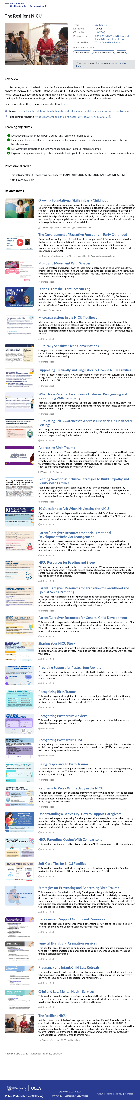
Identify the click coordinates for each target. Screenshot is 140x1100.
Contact (129, 1093)
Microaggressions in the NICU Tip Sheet (67, 317)
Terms (109, 1093)
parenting (105, 111)
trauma (124, 111)
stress (115, 111)
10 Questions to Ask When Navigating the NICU (73, 509)
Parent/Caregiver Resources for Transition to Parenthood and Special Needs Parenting (83, 590)
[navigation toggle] (7, 5)
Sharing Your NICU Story (56, 643)
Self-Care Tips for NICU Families (62, 864)
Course (103, 24)
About (100, 1093)
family (50, 111)
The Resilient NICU (52, 1016)
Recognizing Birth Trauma (57, 692)
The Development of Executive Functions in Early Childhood (82, 235)
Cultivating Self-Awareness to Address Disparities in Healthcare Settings (85, 423)
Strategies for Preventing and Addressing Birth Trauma (78, 888)
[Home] (26, 5)
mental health (91, 111)
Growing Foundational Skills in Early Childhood (73, 200)
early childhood (37, 111)
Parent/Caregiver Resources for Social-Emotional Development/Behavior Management (74, 535)
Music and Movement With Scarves (64, 263)
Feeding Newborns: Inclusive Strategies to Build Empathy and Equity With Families (83, 481)
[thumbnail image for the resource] (19, 208)
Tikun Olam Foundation (107, 42)
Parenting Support (82, 52)
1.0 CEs (99, 32)
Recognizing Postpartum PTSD (60, 740)
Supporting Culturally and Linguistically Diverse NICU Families (84, 370)
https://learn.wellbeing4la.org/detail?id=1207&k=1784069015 (71, 116)
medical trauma (73, 111)
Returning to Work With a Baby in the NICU (70, 788)
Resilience (121, 52)
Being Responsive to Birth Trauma (63, 764)
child (24, 111)
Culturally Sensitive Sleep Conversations (68, 346)
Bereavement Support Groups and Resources (71, 919)
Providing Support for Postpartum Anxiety (69, 667)
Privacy (118, 1093)
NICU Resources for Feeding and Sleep (66, 562)
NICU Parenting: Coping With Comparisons (70, 839)
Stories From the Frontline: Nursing (64, 289)
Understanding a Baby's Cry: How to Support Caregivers (79, 814)
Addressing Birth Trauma (56, 448)
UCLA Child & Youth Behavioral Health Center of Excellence (112, 37)
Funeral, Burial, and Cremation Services (67, 943)
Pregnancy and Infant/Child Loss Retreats (69, 967)
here (65, 104)
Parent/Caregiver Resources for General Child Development (82, 618)
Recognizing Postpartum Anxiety (62, 716)
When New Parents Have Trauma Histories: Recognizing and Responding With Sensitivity (82, 396)
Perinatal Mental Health (103, 52)
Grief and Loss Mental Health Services (66, 991)
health (59, 111)
